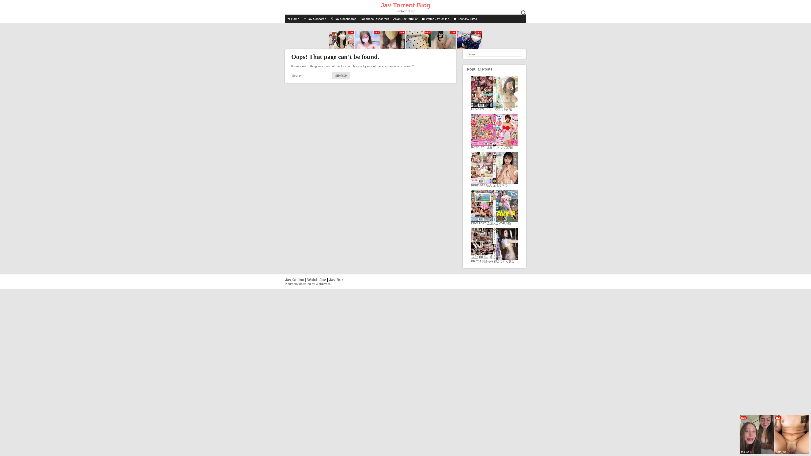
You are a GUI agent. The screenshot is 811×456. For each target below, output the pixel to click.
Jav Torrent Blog (405, 5)
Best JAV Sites (467, 18)
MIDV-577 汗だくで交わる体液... (492, 109)
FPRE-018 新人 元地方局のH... (491, 185)
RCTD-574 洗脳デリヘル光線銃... (493, 147)
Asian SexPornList (405, 18)
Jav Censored (317, 18)
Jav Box (336, 280)
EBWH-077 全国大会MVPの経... (492, 223)
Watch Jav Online (437, 18)
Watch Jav (316, 280)
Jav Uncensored (346, 18)
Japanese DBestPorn (375, 18)
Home (295, 18)
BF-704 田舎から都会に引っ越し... (494, 261)
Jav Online (294, 280)
